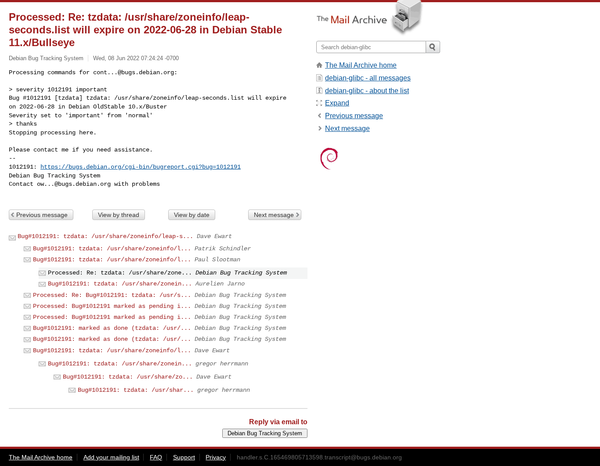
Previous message (42, 214)
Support (184, 457)
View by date (192, 214)
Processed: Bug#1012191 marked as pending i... (112, 306)
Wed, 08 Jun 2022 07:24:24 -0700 (136, 58)
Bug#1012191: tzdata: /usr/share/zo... (128, 376)
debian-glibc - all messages (368, 78)
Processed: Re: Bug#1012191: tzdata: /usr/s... (112, 295)
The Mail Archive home (361, 65)
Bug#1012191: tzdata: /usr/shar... (136, 390)
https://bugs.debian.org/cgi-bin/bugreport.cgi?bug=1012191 (140, 166)
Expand (337, 103)
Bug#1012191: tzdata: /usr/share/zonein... (120, 283)
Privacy (216, 457)
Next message (274, 214)
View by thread (118, 214)
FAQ (156, 457)
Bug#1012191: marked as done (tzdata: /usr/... (112, 328)
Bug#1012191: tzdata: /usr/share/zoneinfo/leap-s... (105, 236)
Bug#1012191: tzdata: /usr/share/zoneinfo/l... (112, 248)
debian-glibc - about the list (367, 90)
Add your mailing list (111, 457)
